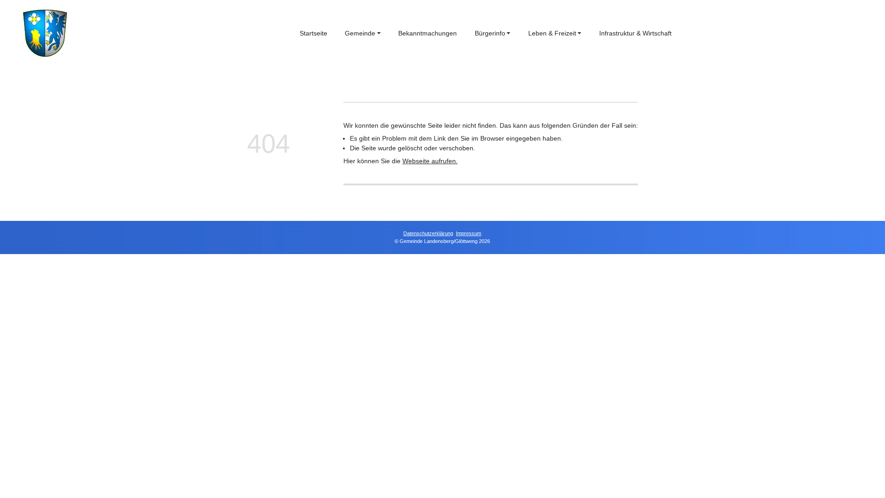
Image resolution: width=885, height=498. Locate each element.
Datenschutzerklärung (429, 233)
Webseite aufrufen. (430, 161)
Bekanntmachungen (427, 33)
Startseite (313, 33)
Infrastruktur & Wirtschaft (635, 33)
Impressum (469, 233)
